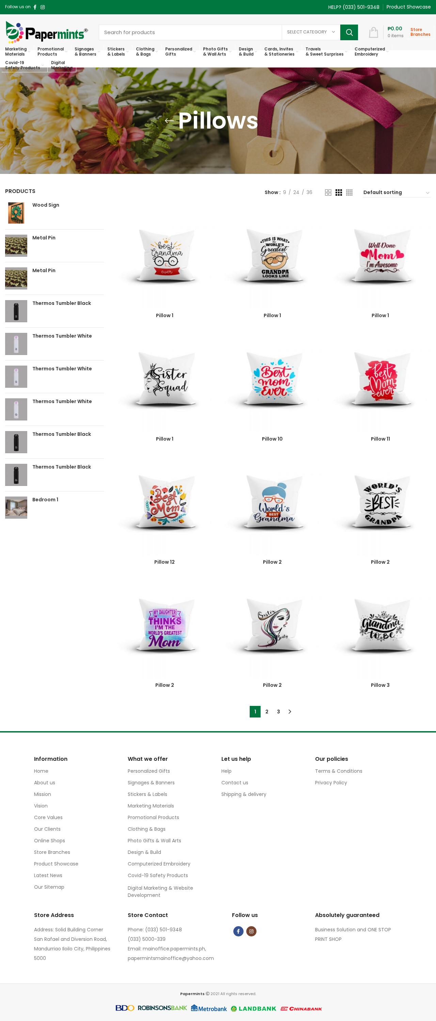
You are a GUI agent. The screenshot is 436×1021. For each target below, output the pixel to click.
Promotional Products (153, 817)
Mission (42, 794)
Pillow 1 (164, 315)
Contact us (234, 782)
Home (41, 771)
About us (44, 782)
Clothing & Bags (147, 829)
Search (349, 32)
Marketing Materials (151, 805)
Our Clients (47, 829)
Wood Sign (45, 205)
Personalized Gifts (149, 771)
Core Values (48, 817)
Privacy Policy (331, 782)
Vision (41, 805)
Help (226, 771)
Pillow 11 (380, 438)
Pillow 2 (272, 562)
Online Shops (49, 840)
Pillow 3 (380, 685)
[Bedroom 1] (16, 508)
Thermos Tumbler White (62, 336)
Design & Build (144, 852)
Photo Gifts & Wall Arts (154, 840)
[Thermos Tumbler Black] (16, 311)
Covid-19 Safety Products (158, 875)
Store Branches (52, 852)
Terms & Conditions (338, 771)
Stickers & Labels (147, 794)
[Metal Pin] (16, 246)
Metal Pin (44, 238)
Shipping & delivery (243, 794)
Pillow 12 (164, 562)
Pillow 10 (272, 438)
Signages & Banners (151, 782)
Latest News (48, 875)
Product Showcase (56, 863)
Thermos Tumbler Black (61, 303)
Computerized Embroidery (159, 863)
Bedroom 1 (45, 500)
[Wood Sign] (16, 213)
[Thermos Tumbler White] (16, 344)
